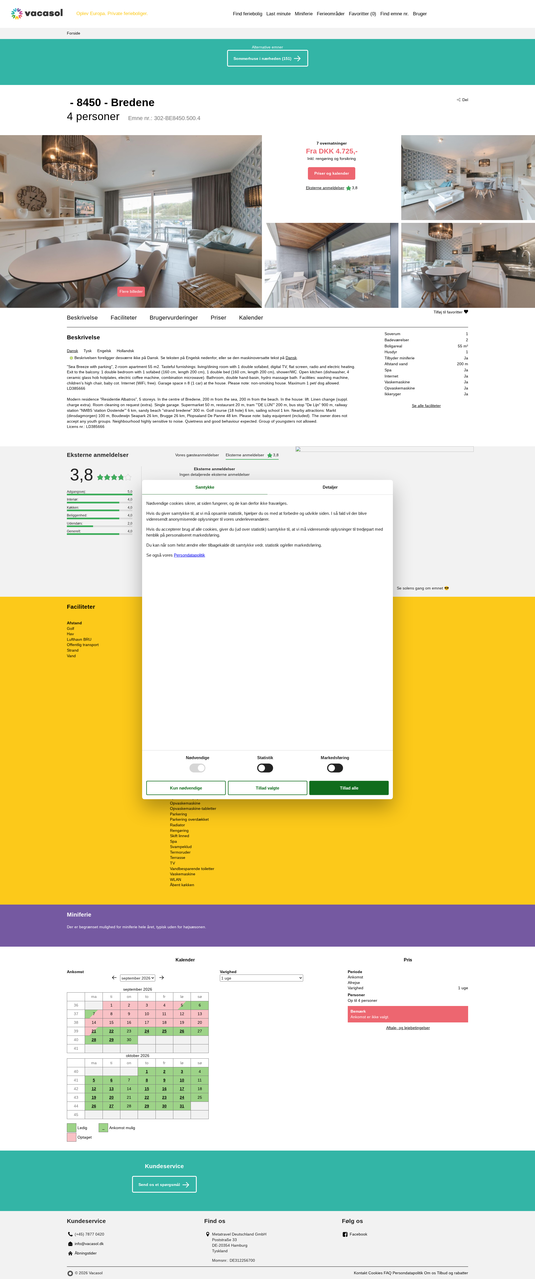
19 (94, 1097)
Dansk (72, 351)
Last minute (278, 13)
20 (111, 1097)
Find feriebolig (247, 13)
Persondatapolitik (408, 1273)
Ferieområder (331, 13)
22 (111, 1031)
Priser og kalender (331, 173)
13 (111, 1088)
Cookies (375, 1273)
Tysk (88, 351)
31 (182, 1106)
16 (164, 1088)
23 (164, 1097)
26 (182, 1031)
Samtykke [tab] (204, 486)
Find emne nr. (394, 13)
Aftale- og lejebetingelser (408, 1027)
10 (182, 1080)
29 (111, 1039)
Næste (162, 978)
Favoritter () (362, 13)
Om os (430, 1273)
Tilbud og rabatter (452, 1273)
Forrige (114, 978)
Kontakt (360, 1273)
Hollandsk (125, 351)
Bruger (420, 13)
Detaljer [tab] (330, 486)
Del (465, 100)
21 (94, 1031)
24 (147, 1031)
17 (182, 1088)
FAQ (387, 1273)
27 (111, 1106)
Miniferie (304, 13)
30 (164, 1106)
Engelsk (104, 351)
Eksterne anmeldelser (325, 188)
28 (94, 1039)
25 (164, 1031)
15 (147, 1088)
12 (94, 1088)
